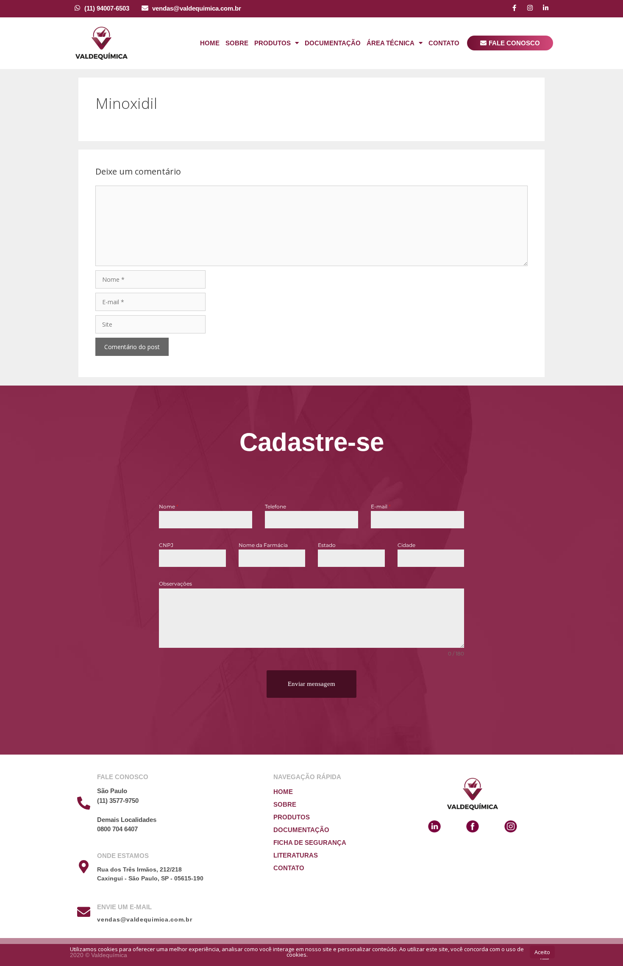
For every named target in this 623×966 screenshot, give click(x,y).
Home (210, 43)
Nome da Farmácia (263, 545)
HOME (283, 791)
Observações (175, 583)
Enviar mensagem (311, 683)
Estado (327, 545)
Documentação (333, 43)
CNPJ (166, 545)
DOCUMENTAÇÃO (301, 829)
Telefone (275, 506)
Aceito (542, 952)
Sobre (236, 43)
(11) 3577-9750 (118, 800)
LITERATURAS (295, 855)
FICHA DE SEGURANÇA (309, 842)
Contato (443, 43)
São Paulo (112, 790)
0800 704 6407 (117, 829)
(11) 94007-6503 (106, 8)
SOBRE (284, 804)
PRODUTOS (291, 817)
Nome (168, 506)
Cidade (406, 545)
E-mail (381, 506)
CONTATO (288, 868)
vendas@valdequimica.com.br (196, 8)
